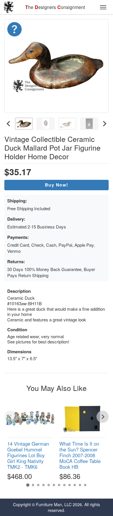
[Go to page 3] (38, 485)
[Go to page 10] (75, 485)
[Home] (8, 7)
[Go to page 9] (69, 485)
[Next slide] (104, 123)
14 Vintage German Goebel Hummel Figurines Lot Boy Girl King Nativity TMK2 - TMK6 (28, 455)
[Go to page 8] (64, 485)
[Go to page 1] (27, 485)
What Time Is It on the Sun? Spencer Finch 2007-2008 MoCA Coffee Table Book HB (80, 455)
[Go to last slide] (8, 123)
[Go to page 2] (33, 485)
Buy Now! (56, 185)
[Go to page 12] (85, 485)
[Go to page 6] (54, 485)
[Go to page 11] (80, 485)
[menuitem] (23, 123)
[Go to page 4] (43, 485)
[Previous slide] (10, 417)
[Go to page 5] (49, 485)
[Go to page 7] (59, 485)
